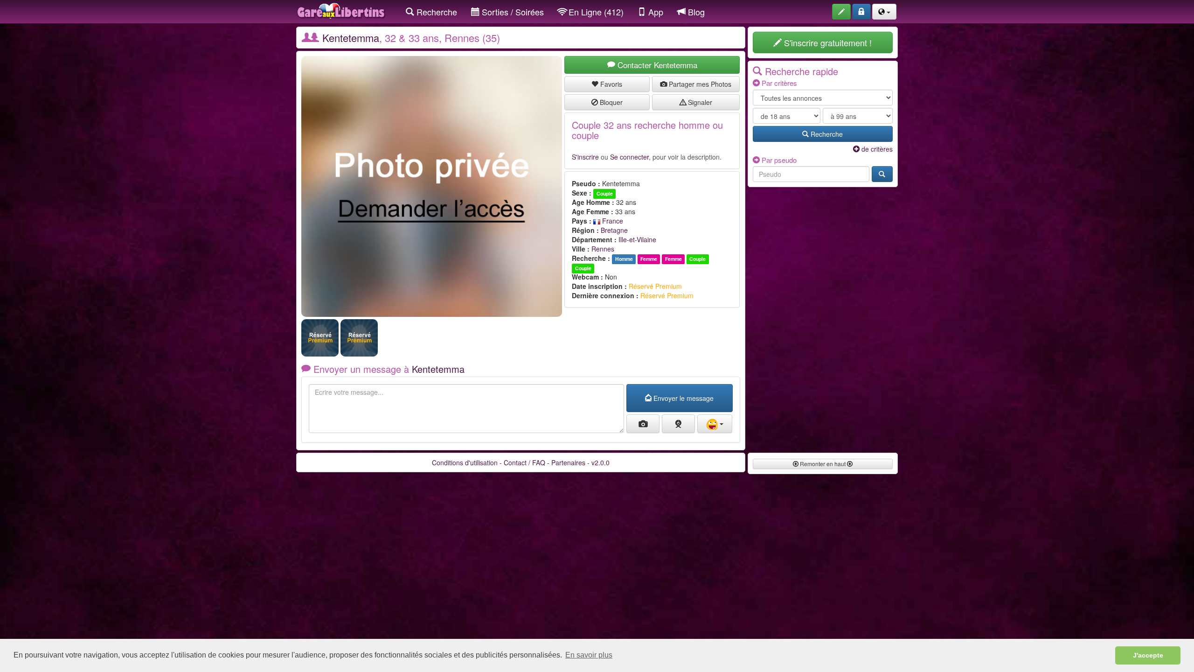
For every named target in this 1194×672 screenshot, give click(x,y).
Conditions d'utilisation (465, 462)
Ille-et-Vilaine (637, 239)
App (654, 12)
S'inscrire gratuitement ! (827, 42)
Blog (695, 12)
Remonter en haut (822, 464)
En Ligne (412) (595, 12)
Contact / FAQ (524, 462)
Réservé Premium (655, 286)
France (611, 220)
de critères (876, 149)
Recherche (435, 12)
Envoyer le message (683, 398)
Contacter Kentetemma (656, 64)
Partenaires (568, 462)
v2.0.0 (600, 462)
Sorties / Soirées (511, 12)
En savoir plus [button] (588, 655)
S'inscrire (585, 156)
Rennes (602, 248)
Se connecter (629, 156)
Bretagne (614, 230)
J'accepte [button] (1148, 655)
